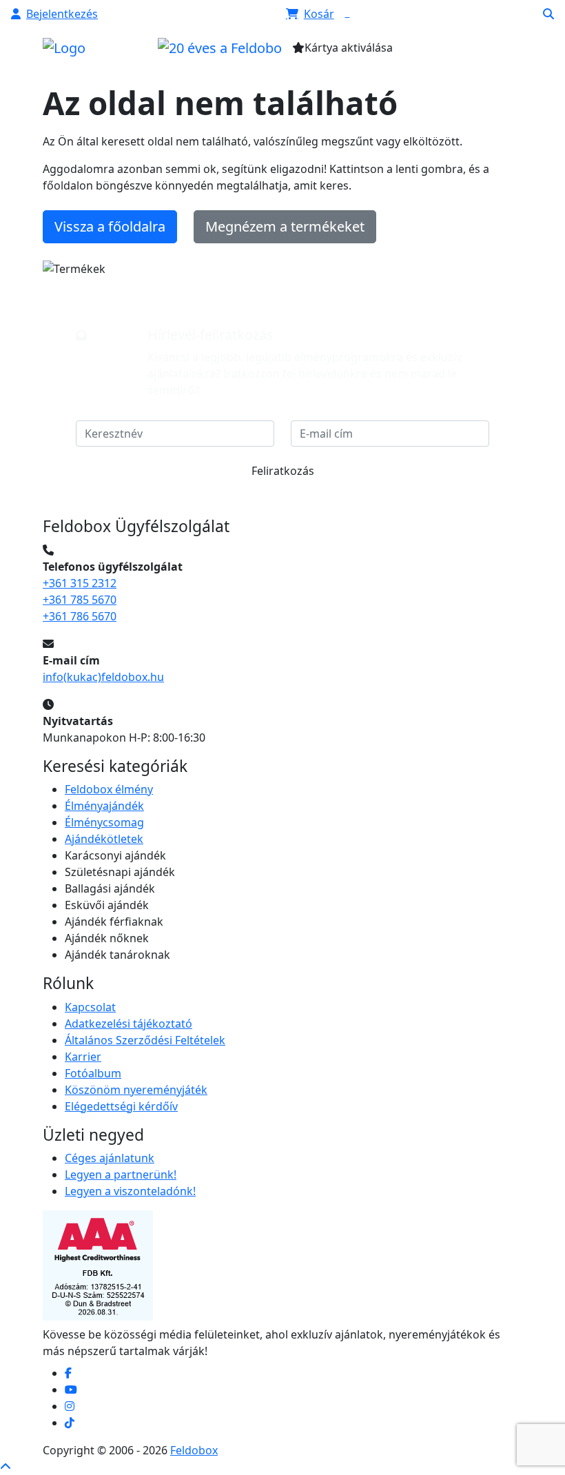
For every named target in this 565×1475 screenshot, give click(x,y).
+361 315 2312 (79, 583)
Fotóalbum (93, 1073)
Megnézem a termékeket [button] (284, 226)
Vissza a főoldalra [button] (109, 226)
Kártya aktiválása (349, 47)
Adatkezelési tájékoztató (128, 1023)
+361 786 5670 (79, 616)
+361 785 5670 (79, 599)
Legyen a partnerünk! (120, 1174)
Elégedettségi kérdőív (121, 1106)
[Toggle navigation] (460, 51)
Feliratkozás (282, 470)
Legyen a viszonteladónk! (130, 1191)
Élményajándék (104, 805)
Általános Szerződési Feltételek (145, 1040)
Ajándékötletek (104, 838)
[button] (54, 14)
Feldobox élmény (109, 789)
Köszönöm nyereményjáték (136, 1089)
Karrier (83, 1056)
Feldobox (194, 1450)
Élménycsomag (104, 822)
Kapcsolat (90, 1007)
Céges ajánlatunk (109, 1158)
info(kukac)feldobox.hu (103, 676)
